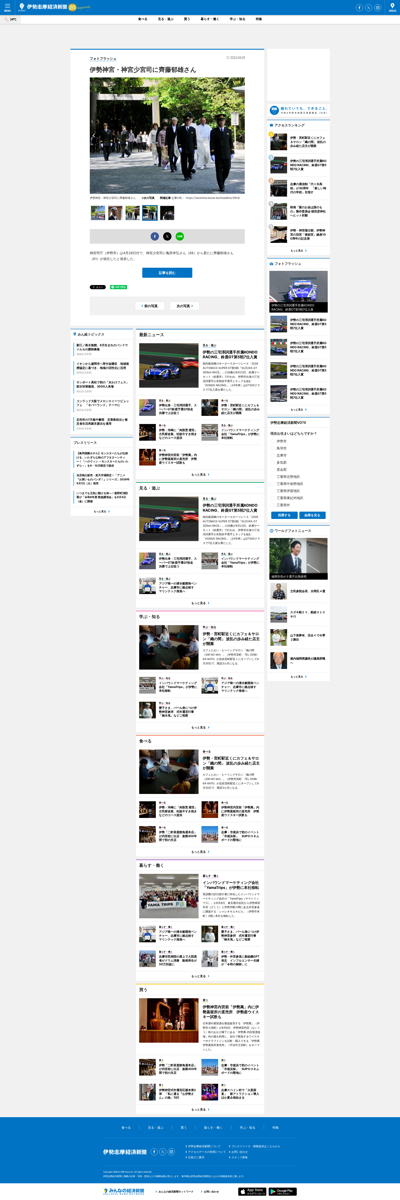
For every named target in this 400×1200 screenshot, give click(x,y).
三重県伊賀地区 (288, 491)
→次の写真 (149, 197)
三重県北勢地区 (288, 476)
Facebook (359, 7)
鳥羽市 (282, 448)
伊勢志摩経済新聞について (204, 1146)
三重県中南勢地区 (290, 484)
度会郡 (282, 469)
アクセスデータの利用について (207, 1151)
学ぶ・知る (237, 19)
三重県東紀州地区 (290, 498)
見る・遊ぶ (166, 19)
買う (187, 19)
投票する (284, 515)
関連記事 (165, 197)
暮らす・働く (210, 19)
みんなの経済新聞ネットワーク (123, 1192)
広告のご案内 (196, 1157)
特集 (259, 19)
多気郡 (282, 462)
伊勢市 (282, 441)
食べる (143, 19)
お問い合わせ (239, 1151)
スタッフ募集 (239, 1157)
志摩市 (282, 455)
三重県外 (283, 505)
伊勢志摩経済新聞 (42, 7)
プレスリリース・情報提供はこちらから (255, 1146)
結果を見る (312, 515)
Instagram (377, 7)
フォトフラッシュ (103, 58)
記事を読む (167, 273)
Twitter (368, 7)
